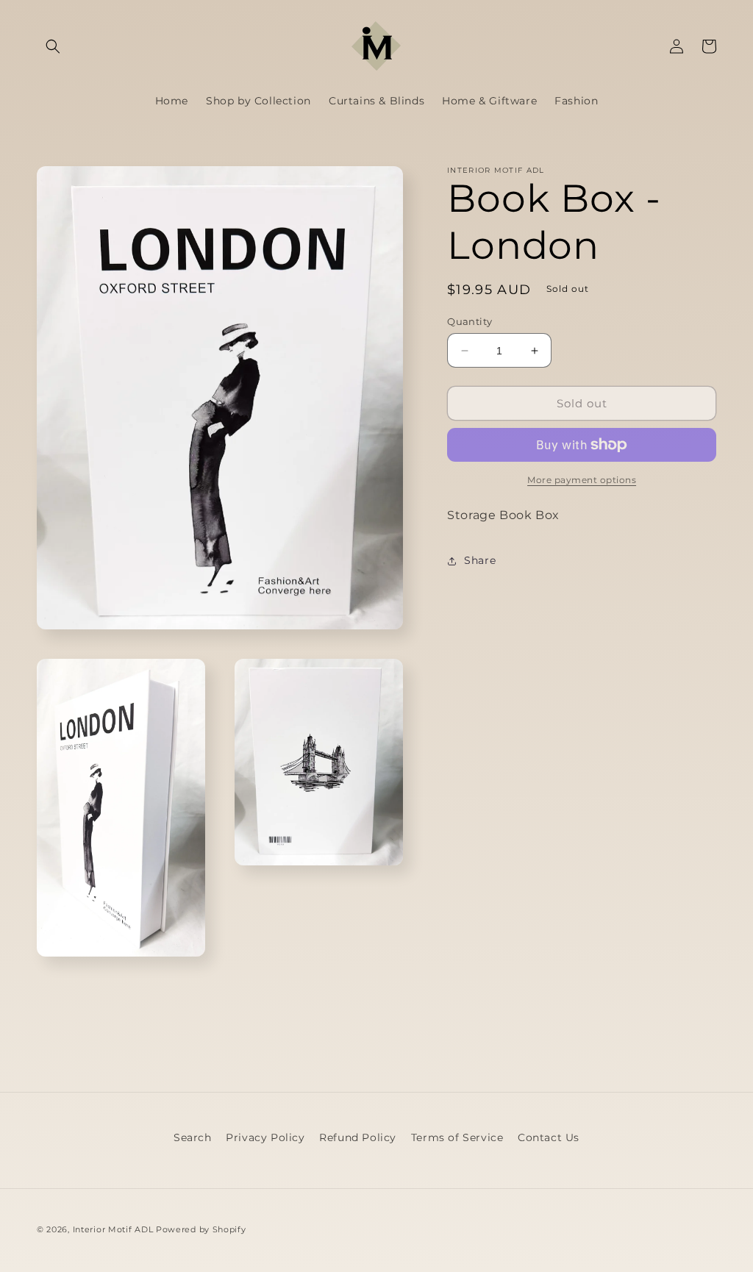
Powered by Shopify (201, 1229)
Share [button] (480, 560)
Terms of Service (457, 1137)
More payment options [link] (581, 479)
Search (193, 1137)
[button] (53, 46)
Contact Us (548, 1137)
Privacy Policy (265, 1137)
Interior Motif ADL (113, 1229)
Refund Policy (357, 1137)
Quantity (469, 321)
